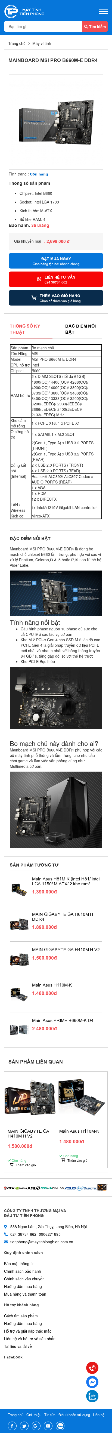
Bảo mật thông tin (19, 1263)
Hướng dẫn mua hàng (23, 1286)
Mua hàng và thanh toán (25, 1294)
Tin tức (49, 1414)
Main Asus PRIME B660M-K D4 (63, 1020)
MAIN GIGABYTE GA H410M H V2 (66, 949)
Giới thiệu (33, 1414)
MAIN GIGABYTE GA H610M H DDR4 (62, 916)
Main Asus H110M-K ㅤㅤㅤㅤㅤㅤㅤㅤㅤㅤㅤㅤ (52, 984)
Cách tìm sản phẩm (21, 1315)
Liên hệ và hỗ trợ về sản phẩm (30, 1338)
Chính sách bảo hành (22, 1271)
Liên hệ (98, 1414)
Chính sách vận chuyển (24, 1278)
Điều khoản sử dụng (74, 1414)
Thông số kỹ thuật (25, 329)
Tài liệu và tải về (18, 1346)
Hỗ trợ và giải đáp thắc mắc (27, 1331)
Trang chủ (17, 43)
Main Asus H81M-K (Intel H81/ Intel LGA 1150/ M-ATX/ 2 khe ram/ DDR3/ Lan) (66, 881)
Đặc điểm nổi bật (80, 329)
